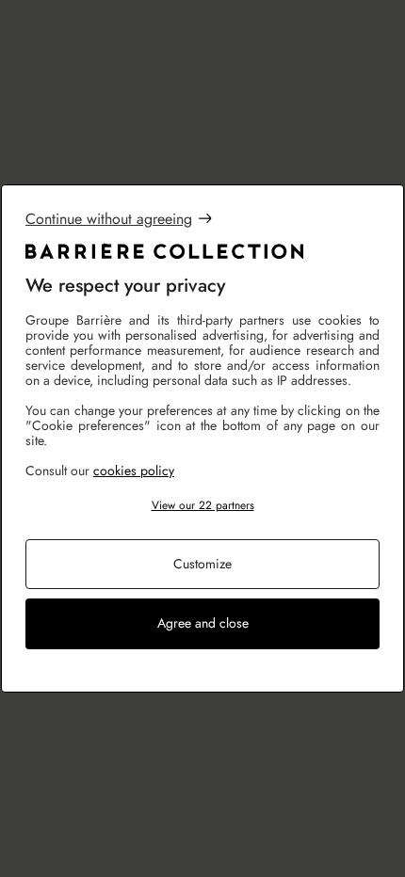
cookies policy (133, 470)
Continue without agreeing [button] (108, 218)
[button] (202, 506)
